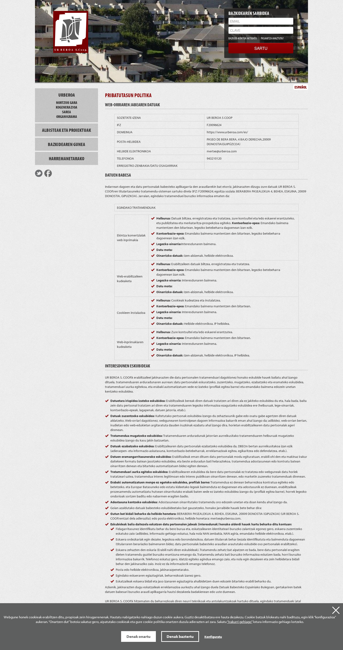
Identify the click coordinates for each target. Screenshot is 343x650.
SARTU (260, 48)
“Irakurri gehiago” (239, 621)
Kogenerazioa (66, 107)
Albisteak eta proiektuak (66, 130)
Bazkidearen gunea (66, 144)
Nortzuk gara (66, 102)
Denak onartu (138, 636)
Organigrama (66, 116)
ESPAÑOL (300, 87)
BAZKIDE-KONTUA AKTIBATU (242, 38)
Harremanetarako (66, 158)
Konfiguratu (213, 637)
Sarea (66, 111)
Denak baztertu (180, 636)
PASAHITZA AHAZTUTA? (272, 38)
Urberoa (66, 95)
